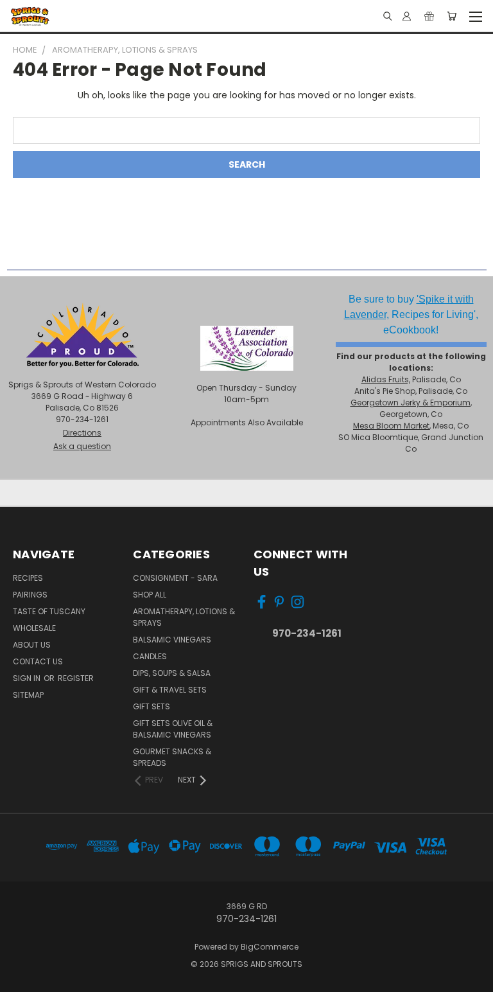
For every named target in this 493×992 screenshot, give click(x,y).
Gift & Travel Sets (170, 689)
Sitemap (28, 694)
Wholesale (34, 628)
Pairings (30, 594)
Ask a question (82, 446)
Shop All (149, 594)
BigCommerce (269, 946)
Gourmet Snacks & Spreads (172, 757)
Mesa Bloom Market (391, 425)
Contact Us (38, 661)
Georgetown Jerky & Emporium (410, 402)
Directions (82, 432)
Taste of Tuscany (49, 611)
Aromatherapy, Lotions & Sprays (184, 617)
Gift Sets (151, 706)
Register (76, 678)
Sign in (27, 678)
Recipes (28, 577)
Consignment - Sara (175, 577)
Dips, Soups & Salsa (172, 673)
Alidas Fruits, (385, 379)
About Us (32, 644)
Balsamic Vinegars (172, 639)
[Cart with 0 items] (451, 16)
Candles (150, 656)
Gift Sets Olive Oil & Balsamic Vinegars (172, 729)
